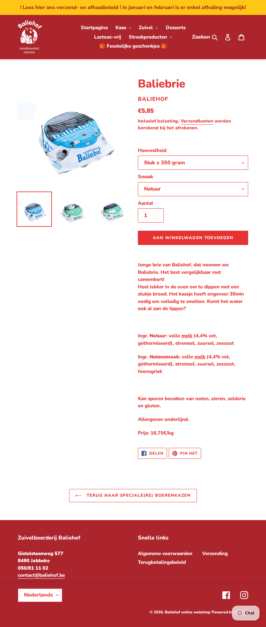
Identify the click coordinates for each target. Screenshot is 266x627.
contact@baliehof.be (41, 575)
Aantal (145, 203)
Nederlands (38, 594)
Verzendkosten (197, 121)
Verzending (215, 553)
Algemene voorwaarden (165, 553)
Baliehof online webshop (187, 612)
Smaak (145, 176)
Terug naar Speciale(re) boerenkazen (138, 495)
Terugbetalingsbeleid (162, 562)
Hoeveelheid (152, 150)
